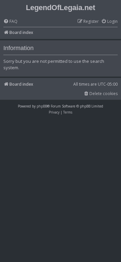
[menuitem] (10, 21)
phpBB (42, 106)
